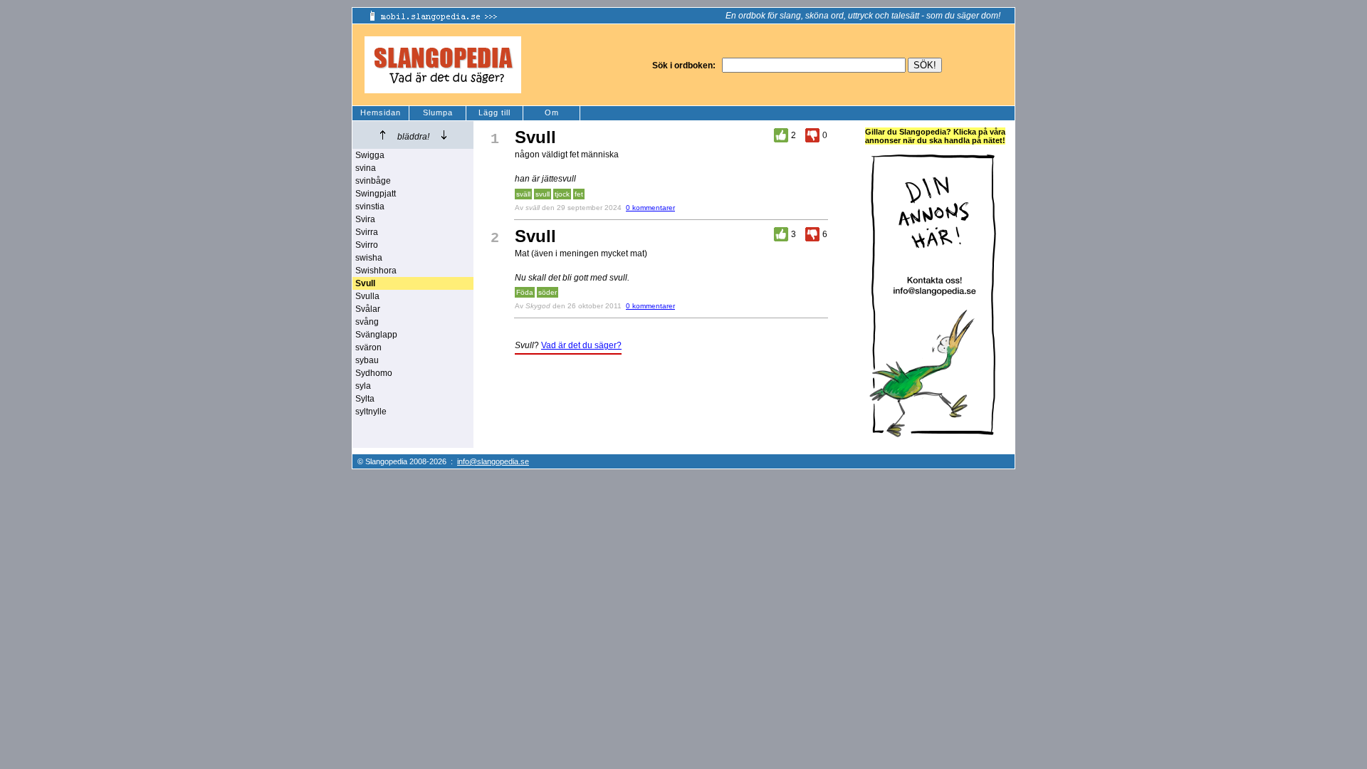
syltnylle (371, 412)
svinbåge (373, 181)
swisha (368, 258)
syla (363, 386)
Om (552, 112)
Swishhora (376, 271)
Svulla (367, 296)
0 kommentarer (650, 207)
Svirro (366, 245)
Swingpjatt (375, 194)
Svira (365, 219)
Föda (524, 292)
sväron (368, 347)
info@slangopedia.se (493, 461)
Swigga (369, 155)
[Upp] (382, 135)
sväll (523, 194)
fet (579, 194)
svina (365, 168)
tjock (562, 194)
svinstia (369, 206)
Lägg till (494, 112)
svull (542, 194)
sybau (367, 360)
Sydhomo (373, 373)
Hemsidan (380, 112)
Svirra (366, 232)
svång (367, 322)
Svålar (367, 309)
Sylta (365, 399)
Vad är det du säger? (581, 345)
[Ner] (443, 135)
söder (547, 292)
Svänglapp (376, 335)
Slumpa (438, 112)
